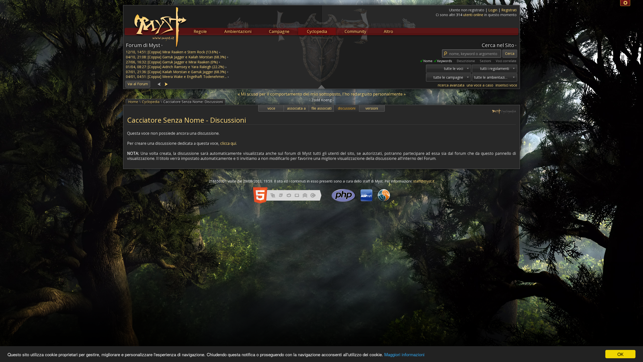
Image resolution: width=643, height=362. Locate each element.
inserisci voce (506, 85)
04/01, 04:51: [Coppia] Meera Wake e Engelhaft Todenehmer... (176, 76)
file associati (321, 108)
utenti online (473, 14)
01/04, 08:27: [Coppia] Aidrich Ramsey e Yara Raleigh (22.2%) (175, 66)
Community (355, 31)
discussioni (346, 108)
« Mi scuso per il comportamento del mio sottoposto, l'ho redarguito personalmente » (322, 94)
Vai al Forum (138, 83)
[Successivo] (166, 84)
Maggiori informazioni (404, 354)
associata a (296, 108)
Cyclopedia (317, 31)
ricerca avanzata (451, 85)
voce (271, 108)
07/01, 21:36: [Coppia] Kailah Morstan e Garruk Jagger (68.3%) (176, 71)
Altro (388, 31)
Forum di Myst (143, 45)
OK (620, 354)
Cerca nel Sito (498, 45)
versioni (371, 108)
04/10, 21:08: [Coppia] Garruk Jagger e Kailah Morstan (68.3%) (176, 57)
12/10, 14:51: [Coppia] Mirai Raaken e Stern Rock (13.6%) (172, 52)
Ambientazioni (237, 31)
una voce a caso (480, 85)
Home (133, 101)
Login (493, 10)
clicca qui (228, 143)
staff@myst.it (424, 181)
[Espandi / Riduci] (321, 86)
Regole (200, 31)
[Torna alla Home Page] (160, 24)
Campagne (279, 31)
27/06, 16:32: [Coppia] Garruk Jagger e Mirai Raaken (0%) (172, 62)
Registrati (509, 10)
